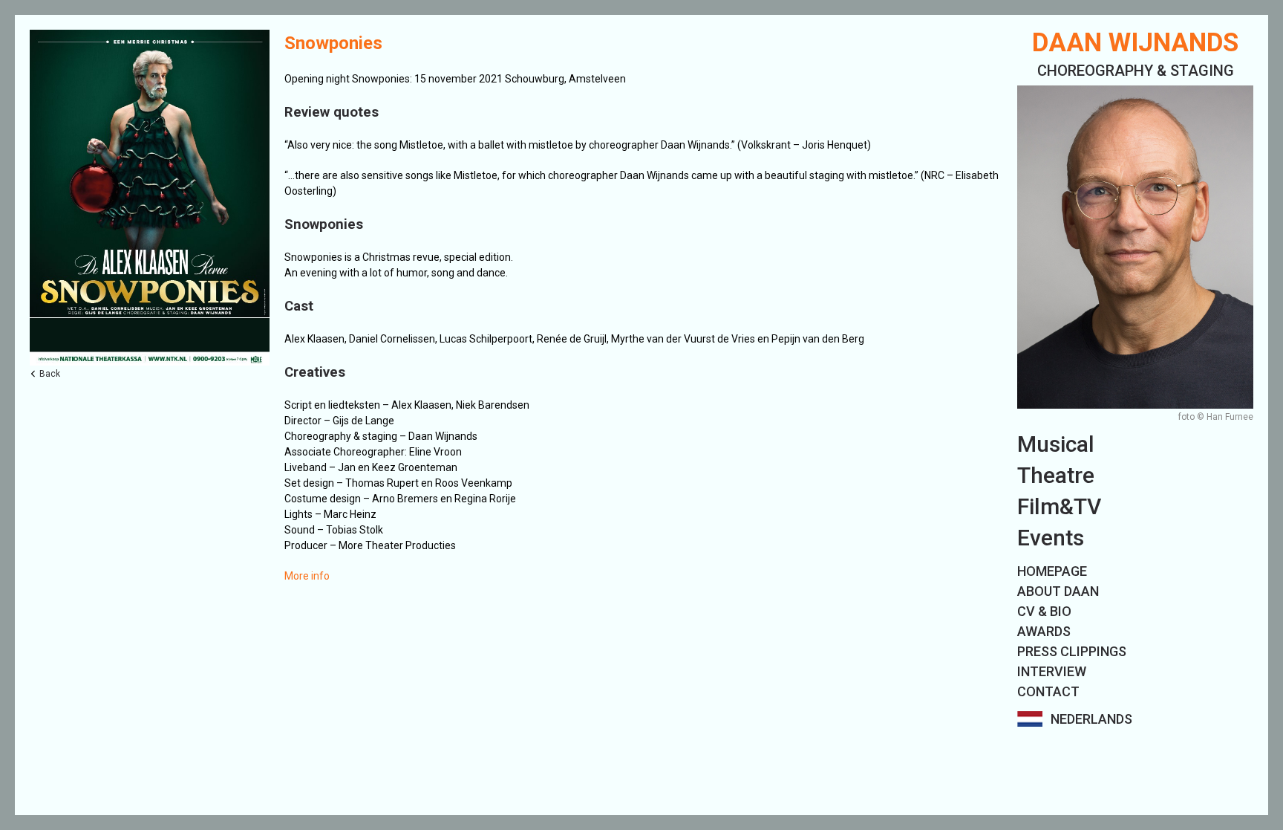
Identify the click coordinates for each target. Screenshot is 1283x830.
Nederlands (1091, 719)
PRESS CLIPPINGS (1071, 651)
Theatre (1055, 475)
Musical (1055, 444)
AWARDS (1044, 631)
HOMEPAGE (1052, 571)
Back (49, 373)
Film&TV (1059, 506)
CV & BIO (1044, 611)
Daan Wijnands (1135, 43)
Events (1050, 538)
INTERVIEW (1051, 671)
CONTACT (1048, 691)
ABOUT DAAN (1058, 591)
